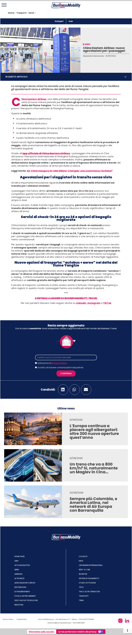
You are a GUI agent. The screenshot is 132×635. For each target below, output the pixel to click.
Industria (18, 604)
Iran (71, 21)
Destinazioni (20, 587)
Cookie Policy (21, 619)
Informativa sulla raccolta (41, 631)
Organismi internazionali (90, 565)
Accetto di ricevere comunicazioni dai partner (60, 367)
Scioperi (59, 21)
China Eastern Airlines (34, 99)
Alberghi (18, 574)
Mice (81, 561)
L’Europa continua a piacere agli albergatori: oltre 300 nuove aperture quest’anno (94, 431)
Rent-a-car (84, 569)
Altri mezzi (19, 578)
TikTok (107, 303)
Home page (19, 556)
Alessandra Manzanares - (94, 56)
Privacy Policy (59, 363)
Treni (81, 600)
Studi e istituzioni (87, 582)
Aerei (31, 13)
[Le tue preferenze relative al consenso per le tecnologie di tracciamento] (127, 630)
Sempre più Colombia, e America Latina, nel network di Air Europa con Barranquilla (93, 504)
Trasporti (21, 13)
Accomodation (22, 565)
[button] (125, 77)
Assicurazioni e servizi (24, 582)
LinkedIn (81, 303)
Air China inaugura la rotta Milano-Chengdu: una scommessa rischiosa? (70, 170)
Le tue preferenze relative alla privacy (77, 631)
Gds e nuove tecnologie (26, 600)
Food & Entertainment (25, 596)
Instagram (93, 303)
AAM (16, 561)
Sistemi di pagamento (89, 578)
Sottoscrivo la (52, 363)
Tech (81, 587)
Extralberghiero (22, 591)
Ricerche (83, 574)
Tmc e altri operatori (89, 591)
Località (83, 556)
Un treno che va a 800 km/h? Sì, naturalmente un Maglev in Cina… (94, 468)
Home (11, 13)
